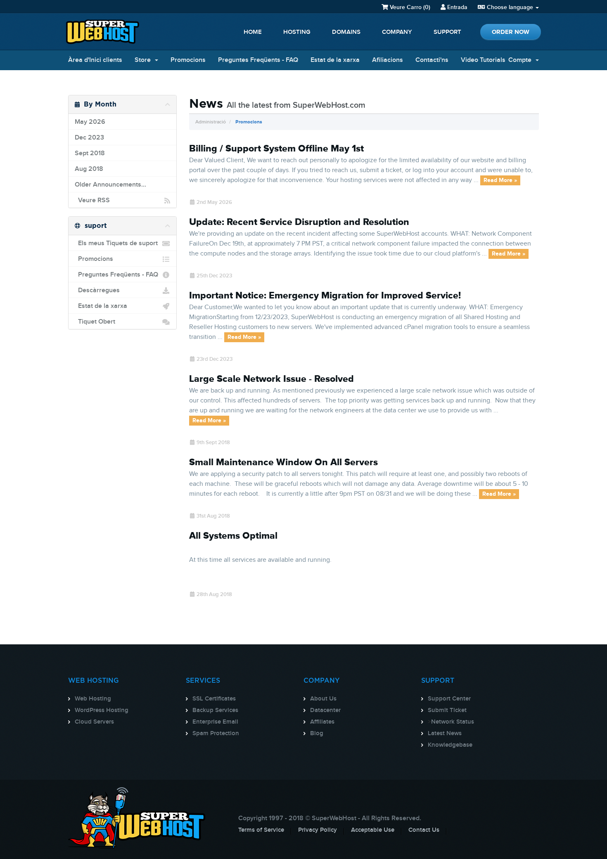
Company (397, 32)
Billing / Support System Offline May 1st (276, 148)
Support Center (449, 699)
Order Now (510, 32)
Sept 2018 (90, 153)
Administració (210, 122)
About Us (323, 699)
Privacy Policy (317, 830)
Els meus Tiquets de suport (116, 243)
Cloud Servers (94, 722)
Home (253, 32)
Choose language (510, 7)
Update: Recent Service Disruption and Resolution (299, 222)
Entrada (456, 7)
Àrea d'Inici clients (95, 60)
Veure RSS (92, 200)
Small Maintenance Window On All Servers (283, 462)
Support (447, 32)
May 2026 (90, 122)
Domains (346, 32)
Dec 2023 (89, 138)
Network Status (452, 722)
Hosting (297, 32)
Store (144, 60)
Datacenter (325, 710)
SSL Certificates (214, 699)
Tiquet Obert (95, 322)
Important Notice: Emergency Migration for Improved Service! (325, 295)
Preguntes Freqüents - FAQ (258, 60)
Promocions (188, 60)
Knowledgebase (450, 745)
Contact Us (423, 830)
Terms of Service (261, 830)
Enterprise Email (215, 722)
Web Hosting (93, 699)
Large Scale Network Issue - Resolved (271, 379)
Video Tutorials (483, 60)
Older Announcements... (110, 185)
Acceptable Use (372, 830)
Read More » (500, 180)
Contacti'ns (431, 60)
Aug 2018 (89, 169)
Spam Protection (215, 733)
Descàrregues (97, 290)
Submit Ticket (447, 710)
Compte (521, 60)
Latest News (445, 733)
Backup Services (215, 710)
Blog (316, 733)
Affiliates (322, 722)
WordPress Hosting (101, 710)
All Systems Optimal (233, 536)
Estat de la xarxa (335, 60)
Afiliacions (387, 60)
